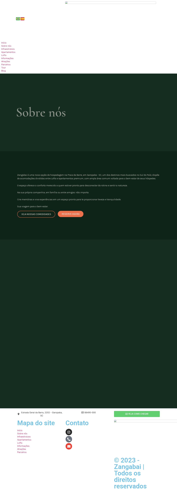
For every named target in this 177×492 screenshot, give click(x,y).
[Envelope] (69, 446)
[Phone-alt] (69, 439)
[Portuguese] (18, 18)
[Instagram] (69, 432)
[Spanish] (22, 18)
